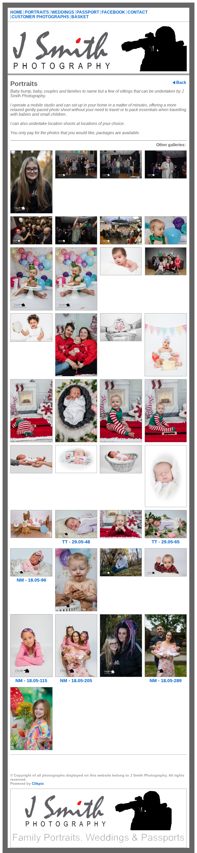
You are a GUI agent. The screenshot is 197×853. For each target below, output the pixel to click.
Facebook (113, 12)
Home (16, 12)
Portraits (37, 12)
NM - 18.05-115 (31, 680)
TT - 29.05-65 (166, 541)
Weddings (62, 12)
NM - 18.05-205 (76, 680)
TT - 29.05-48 (76, 541)
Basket (80, 17)
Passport (87, 12)
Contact (137, 12)
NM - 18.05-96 (31, 580)
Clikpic (38, 783)
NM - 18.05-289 (166, 680)
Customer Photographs (40, 17)
